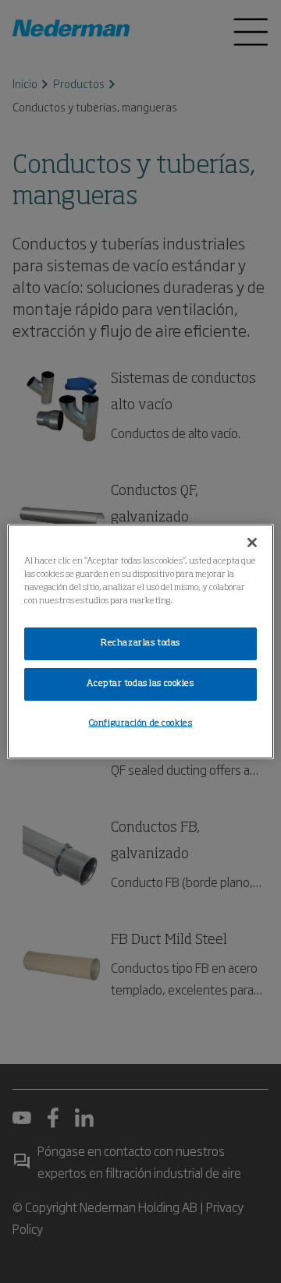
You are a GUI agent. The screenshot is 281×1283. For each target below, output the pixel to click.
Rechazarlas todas (140, 643)
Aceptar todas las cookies (140, 683)
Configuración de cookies (141, 723)
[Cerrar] (252, 542)
